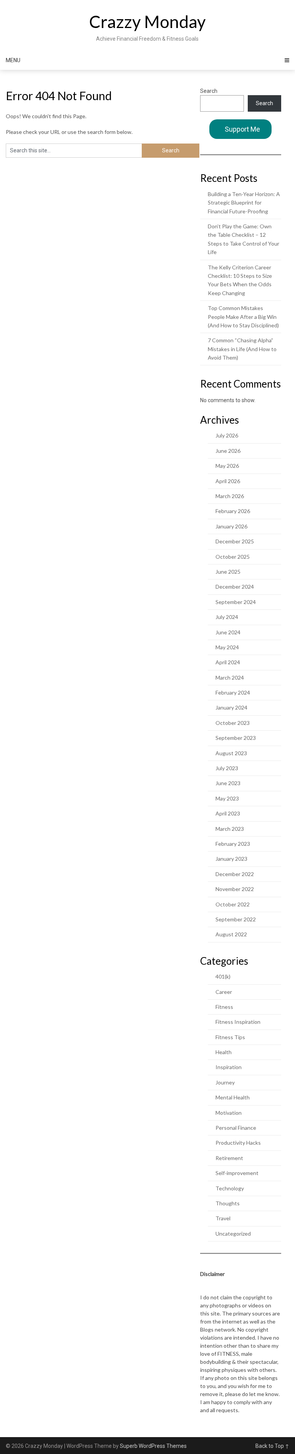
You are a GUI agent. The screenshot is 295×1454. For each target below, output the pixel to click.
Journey (225, 1082)
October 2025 (232, 556)
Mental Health (232, 1097)
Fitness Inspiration (237, 1021)
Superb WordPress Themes (153, 1446)
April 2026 (227, 481)
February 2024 (232, 692)
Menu (13, 60)
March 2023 (229, 828)
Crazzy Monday (147, 21)
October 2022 (232, 904)
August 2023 (231, 753)
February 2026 (232, 511)
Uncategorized (233, 1233)
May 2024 (227, 647)
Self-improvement (237, 1173)
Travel (222, 1218)
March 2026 (229, 496)
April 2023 (227, 813)
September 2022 (235, 919)
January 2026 (231, 526)
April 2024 (227, 662)
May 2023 (227, 798)
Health (223, 1052)
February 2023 (232, 843)
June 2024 (227, 632)
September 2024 (235, 602)
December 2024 (234, 586)
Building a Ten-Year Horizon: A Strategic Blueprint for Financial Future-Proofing (244, 203)
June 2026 (227, 450)
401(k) (222, 976)
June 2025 (227, 571)
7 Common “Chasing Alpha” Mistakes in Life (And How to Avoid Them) (242, 349)
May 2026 (227, 465)
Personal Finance (235, 1127)
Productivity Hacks (238, 1142)
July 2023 (226, 768)
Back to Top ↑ (272, 1446)
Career (223, 992)
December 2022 (234, 874)
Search (208, 91)
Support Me (242, 129)
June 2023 (227, 783)
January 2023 (231, 858)
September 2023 (235, 737)
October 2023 (232, 723)
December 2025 (234, 541)
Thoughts (227, 1203)
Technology (229, 1188)
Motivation (228, 1112)
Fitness (224, 1006)
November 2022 (234, 889)
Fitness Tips (230, 1037)
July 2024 (226, 617)
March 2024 (229, 677)
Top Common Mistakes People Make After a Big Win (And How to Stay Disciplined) (243, 316)
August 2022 (231, 934)
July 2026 (226, 435)
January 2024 (231, 707)
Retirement (229, 1158)
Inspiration (228, 1067)
